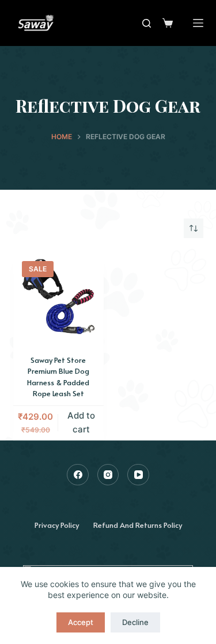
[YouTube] (138, 475)
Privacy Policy (57, 525)
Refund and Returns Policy (137, 525)
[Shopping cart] (167, 23)
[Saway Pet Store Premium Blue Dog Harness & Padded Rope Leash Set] (58, 297)
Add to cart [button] (81, 422)
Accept (80, 622)
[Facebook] (78, 475)
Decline (135, 622)
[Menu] (198, 23)
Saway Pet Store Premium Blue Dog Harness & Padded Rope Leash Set (58, 377)
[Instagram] (108, 475)
